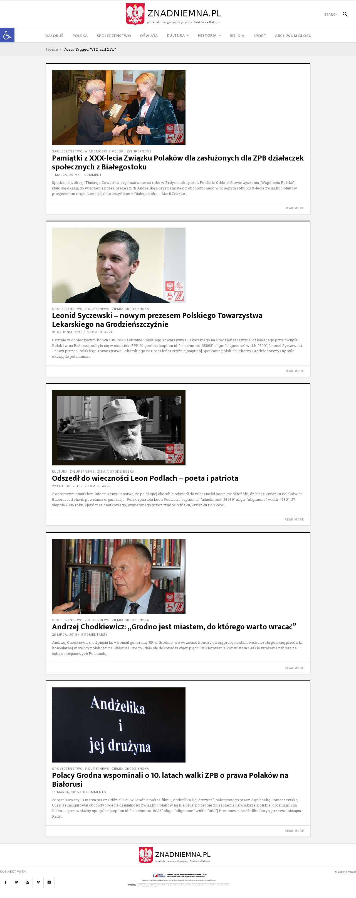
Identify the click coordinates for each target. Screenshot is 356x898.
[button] (7, 35)
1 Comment (91, 175)
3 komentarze (100, 332)
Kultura (60, 471)
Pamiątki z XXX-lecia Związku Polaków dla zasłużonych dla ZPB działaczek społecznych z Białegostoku (178, 163)
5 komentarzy (94, 635)
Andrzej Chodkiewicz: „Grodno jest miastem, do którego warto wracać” (174, 626)
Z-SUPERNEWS (139, 151)
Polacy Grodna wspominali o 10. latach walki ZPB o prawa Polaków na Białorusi (170, 780)
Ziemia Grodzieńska (130, 309)
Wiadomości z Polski (105, 151)
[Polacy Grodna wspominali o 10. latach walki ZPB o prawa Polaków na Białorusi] (178, 725)
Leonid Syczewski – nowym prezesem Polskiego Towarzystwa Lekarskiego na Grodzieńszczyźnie (157, 320)
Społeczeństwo (67, 151)
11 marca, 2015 (65, 792)
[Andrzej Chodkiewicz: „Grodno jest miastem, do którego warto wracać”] (178, 576)
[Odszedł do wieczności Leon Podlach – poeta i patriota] (178, 427)
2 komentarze (98, 486)
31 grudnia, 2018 (67, 332)
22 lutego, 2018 (66, 486)
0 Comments (94, 792)
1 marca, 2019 (64, 175)
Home (52, 49)
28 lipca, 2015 (64, 635)
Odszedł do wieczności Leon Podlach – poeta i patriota (145, 478)
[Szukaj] (343, 14)
